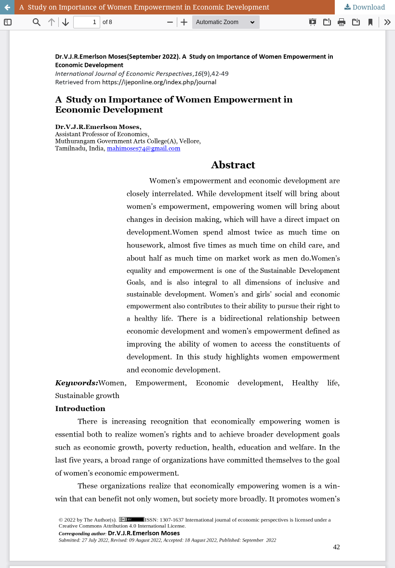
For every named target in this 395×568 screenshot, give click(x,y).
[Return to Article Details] (7, 7)
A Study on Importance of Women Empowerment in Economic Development (144, 7)
